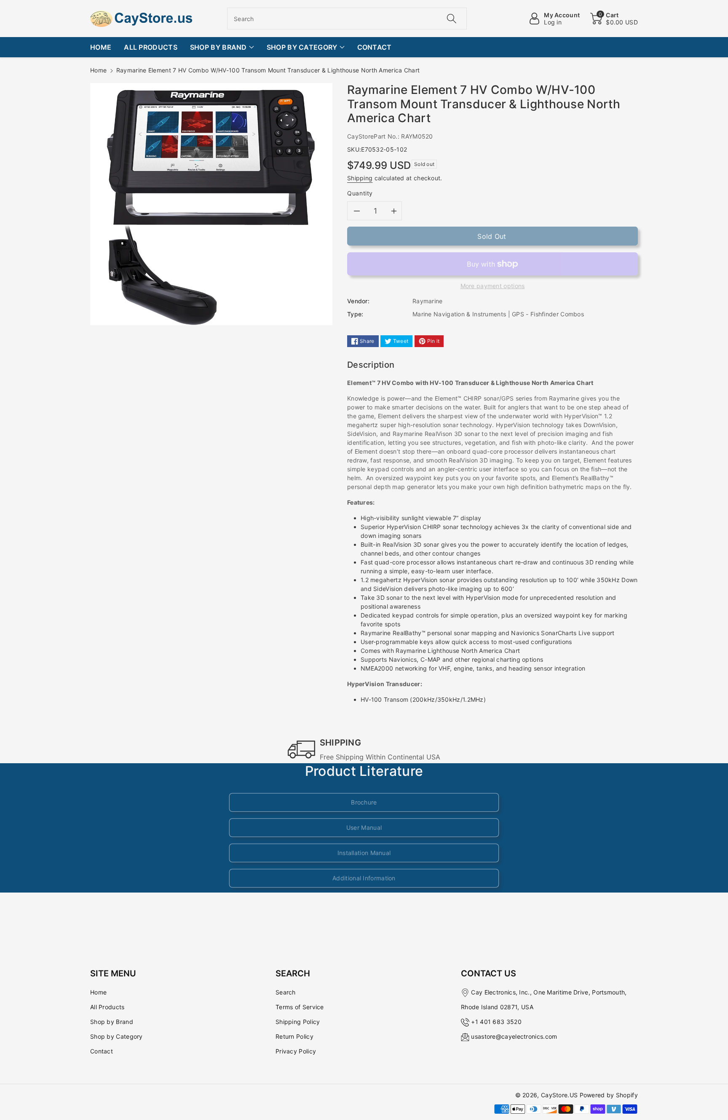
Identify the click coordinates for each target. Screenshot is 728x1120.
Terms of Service (300, 1006)
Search (286, 992)
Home (98, 70)
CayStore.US (559, 1095)
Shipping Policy (298, 1021)
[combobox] (347, 18)
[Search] (451, 18)
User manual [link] (364, 827)
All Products (107, 1006)
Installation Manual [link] (364, 852)
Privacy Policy (296, 1051)
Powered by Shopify (609, 1095)
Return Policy (294, 1036)
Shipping (359, 178)
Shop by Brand (111, 1021)
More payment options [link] (492, 285)
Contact (101, 1051)
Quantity (360, 193)
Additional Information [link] (364, 878)
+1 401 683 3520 (496, 1021)
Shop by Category (116, 1036)
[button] (614, 18)
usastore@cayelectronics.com (514, 1036)
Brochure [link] (364, 802)
